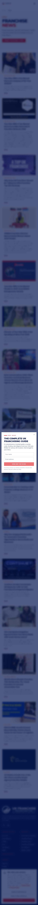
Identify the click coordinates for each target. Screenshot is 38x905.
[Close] (34, 434)
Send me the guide (19, 464)
